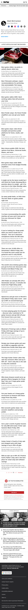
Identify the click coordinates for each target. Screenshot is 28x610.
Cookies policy (5, 588)
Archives (20, 472)
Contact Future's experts (7, 581)
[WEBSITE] (21, 26)
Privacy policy (5, 585)
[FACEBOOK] (8, 26)
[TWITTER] (11, 26)
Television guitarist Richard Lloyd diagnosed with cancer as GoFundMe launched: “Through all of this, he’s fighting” (13, 556)
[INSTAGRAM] (15, 26)
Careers (3, 594)
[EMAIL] (24, 26)
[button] (2, 2)
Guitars (2, 48)
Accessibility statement (7, 591)
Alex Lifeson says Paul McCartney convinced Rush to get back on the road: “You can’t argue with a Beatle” (14, 548)
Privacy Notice (19, 496)
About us (4, 597)
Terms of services (18, 495)
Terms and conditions (7, 578)
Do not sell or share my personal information (12, 600)
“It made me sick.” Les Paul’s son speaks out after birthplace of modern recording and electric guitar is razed (14, 524)
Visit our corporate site (12, 568)
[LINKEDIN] (18, 26)
